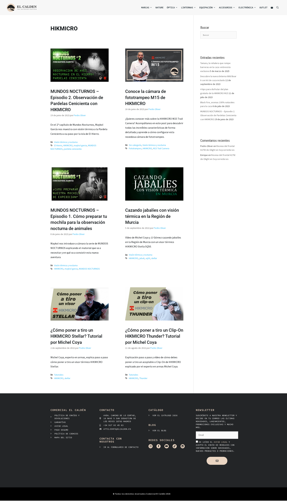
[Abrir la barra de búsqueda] (277, 7)
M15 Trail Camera (161, 148)
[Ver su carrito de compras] (272, 7)
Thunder (143, 378)
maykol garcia (80, 145)
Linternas (187, 7)
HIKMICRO (68, 145)
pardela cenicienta (73, 149)
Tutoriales (58, 374)
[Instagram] (150, 446)
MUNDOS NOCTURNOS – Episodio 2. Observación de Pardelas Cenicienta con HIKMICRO (218, 115)
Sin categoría (135, 145)
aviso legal (221, 442)
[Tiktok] (175, 446)
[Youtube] (166, 446)
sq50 (148, 258)
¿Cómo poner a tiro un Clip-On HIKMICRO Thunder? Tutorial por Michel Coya (154, 336)
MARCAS (145, 7)
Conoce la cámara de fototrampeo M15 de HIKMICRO (145, 97)
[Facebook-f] (158, 446)
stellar (154, 258)
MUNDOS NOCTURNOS (89, 268)
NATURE (159, 7)
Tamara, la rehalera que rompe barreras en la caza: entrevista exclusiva (215, 67)
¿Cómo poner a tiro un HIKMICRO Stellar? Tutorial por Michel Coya (76, 336)
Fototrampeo (135, 148)
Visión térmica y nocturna (66, 142)
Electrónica (246, 7)
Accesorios (225, 7)
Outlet (263, 7)
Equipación (206, 7)
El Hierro (58, 145)
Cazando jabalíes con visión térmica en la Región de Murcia (152, 216)
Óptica (171, 7)
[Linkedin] (183, 446)
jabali (141, 258)
